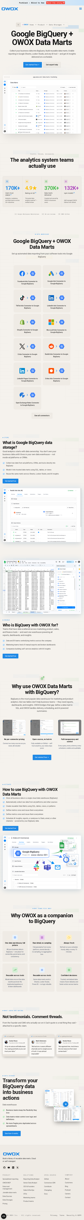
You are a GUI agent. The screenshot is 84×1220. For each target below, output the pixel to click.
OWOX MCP (7, 1183)
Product (41, 25)
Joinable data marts (10, 1192)
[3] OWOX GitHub (64, 214)
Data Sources (7, 1196)
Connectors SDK (49, 1183)
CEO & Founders (28, 1186)
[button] (80, 8)
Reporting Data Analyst (31, 1179)
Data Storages (55, 25)
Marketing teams (29, 1197)
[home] (10, 9)
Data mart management (7, 1188)
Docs (46, 1194)
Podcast (68, 1190)
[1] (11, 194)
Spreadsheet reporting (10, 1179)
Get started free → (42, 757)
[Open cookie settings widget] (3, 1216)
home (32, 25)
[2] (35, 192)
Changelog (48, 1190)
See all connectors (42, 416)
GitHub (46, 1179)
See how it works (11, 1133)
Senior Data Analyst (30, 1183)
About (67, 1179)
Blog (66, 1186)
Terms (62, 1215)
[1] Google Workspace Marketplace (27, 214)
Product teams (28, 1201)
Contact (67, 1197)
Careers (67, 1194)
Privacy (53, 1215)
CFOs (25, 1194)
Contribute (48, 1186)
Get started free (10, 481)
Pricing (5, 1204)
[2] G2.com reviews (48, 214)
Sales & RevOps (28, 1190)
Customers (69, 1183)
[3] (74, 192)
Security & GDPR (74, 1215)
